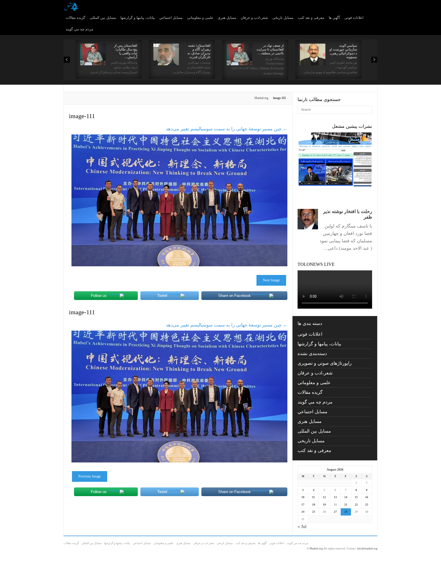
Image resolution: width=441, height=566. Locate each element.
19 (324, 504)
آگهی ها (334, 18)
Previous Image (89, 476)
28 (345, 511)
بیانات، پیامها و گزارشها (137, 18)
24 (302, 511)
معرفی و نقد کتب (311, 18)
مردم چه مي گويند (79, 29)
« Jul (302, 526)
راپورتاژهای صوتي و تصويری (325, 363)
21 (345, 504)
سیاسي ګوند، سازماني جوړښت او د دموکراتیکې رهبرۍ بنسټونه (343, 51)
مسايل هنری (227, 18)
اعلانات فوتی (353, 18)
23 (366, 504)
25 (313, 511)
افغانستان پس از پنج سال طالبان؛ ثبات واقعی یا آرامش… (125, 51)
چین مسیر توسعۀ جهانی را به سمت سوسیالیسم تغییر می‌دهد (226, 128)
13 (335, 497)
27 (335, 511)
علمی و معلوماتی (200, 18)
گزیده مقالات (75, 18)
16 (366, 497)
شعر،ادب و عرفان (254, 18)
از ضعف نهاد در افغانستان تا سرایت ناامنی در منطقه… (270, 49)
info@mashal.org (367, 548)
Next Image (271, 280)
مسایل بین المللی (103, 18)
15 (356, 497)
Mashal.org (261, 98)
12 (324, 497)
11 (313, 497)
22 (356, 504)
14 (345, 497)
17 (302, 504)
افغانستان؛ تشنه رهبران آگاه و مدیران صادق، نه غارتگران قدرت (199, 51)
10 (302, 497)
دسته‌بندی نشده (312, 353)
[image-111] (179, 264)
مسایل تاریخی (282, 18)
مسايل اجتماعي (171, 18)
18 (313, 504)
